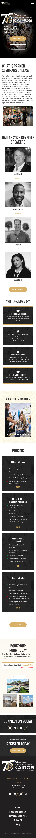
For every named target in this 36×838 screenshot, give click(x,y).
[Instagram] (26, 728)
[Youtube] (21, 728)
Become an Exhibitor (18, 816)
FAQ (18, 824)
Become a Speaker (18, 812)
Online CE (18, 820)
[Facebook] (10, 728)
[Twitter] (15, 728)
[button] (33, 3)
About (18, 807)
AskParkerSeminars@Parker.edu (18, 778)
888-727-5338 (18, 782)
